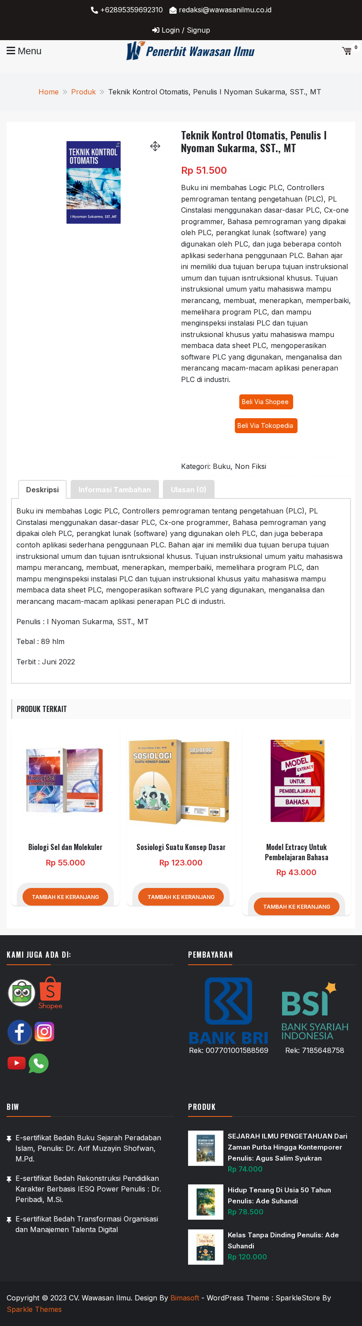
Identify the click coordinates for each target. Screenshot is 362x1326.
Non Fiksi (250, 466)
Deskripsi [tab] (42, 489)
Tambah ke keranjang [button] (65, 897)
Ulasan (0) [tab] (189, 489)
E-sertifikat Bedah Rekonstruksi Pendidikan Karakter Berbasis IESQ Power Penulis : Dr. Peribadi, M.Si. (88, 1189)
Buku (221, 466)
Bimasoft (184, 1297)
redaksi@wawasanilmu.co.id (225, 9)
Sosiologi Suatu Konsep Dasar (181, 847)
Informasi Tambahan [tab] (115, 489)
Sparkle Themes (34, 1309)
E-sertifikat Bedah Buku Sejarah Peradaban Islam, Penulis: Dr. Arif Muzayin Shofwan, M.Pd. (88, 1148)
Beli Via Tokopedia (266, 425)
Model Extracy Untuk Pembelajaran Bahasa (296, 852)
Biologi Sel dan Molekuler (65, 847)
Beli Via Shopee (266, 401)
